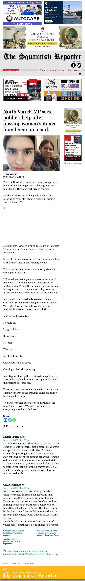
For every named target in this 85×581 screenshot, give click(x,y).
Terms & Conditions (30, 563)
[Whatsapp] (14, 420)
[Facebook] (5, 420)
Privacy (20, 563)
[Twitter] (10, 420)
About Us (6, 563)
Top (5, 568)
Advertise (13, 563)
